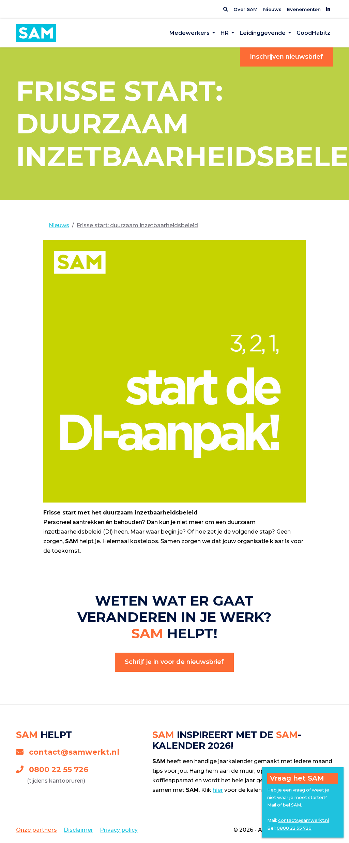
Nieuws (272, 9)
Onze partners (36, 830)
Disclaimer (78, 830)
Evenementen (304, 9)
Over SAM (245, 9)
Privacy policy (119, 830)
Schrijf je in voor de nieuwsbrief (174, 662)
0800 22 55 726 (58, 769)
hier (218, 790)
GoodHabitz (313, 33)
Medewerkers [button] (190, 33)
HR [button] (225, 33)
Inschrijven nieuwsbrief (286, 56)
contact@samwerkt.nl (74, 752)
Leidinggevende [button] (263, 33)
